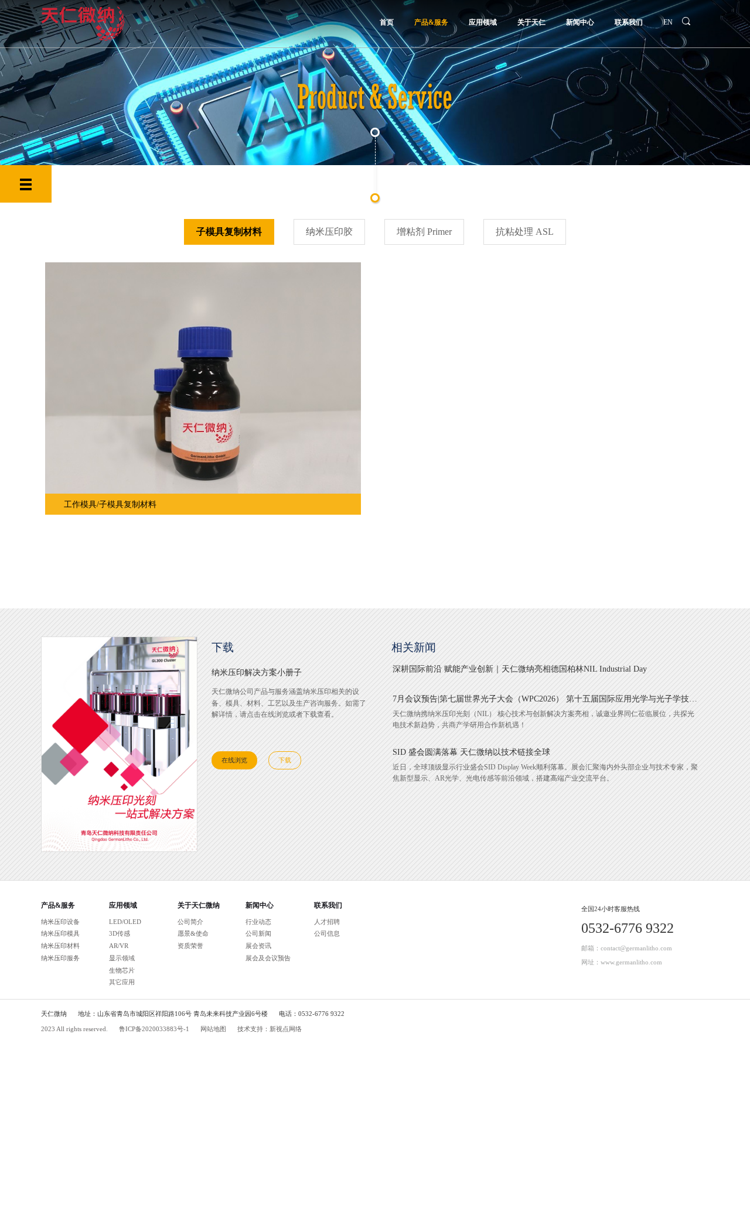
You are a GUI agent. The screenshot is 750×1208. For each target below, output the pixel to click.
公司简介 (190, 921)
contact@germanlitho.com (636, 948)
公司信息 (327, 933)
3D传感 (119, 933)
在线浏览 (234, 760)
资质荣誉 (190, 945)
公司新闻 (258, 933)
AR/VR (118, 945)
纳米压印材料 (60, 945)
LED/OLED (125, 921)
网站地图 (213, 1028)
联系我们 (629, 22)
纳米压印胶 (329, 232)
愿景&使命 (193, 933)
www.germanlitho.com (631, 962)
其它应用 (122, 981)
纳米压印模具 (60, 933)
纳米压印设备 (60, 921)
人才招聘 (327, 921)
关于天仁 (531, 22)
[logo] (83, 22)
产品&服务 (431, 22)
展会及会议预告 (268, 957)
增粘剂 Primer (424, 232)
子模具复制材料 (229, 232)
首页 (387, 22)
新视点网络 (286, 1028)
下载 (284, 760)
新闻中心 (580, 22)
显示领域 (122, 957)
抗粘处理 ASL (525, 232)
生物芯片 (122, 970)
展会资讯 (258, 945)
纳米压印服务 (60, 957)
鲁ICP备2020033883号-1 (154, 1028)
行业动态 (258, 921)
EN (668, 22)
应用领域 (483, 22)
